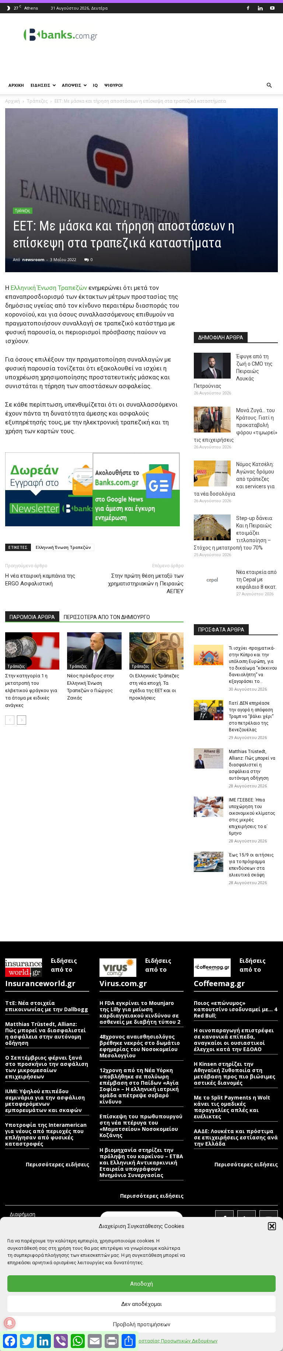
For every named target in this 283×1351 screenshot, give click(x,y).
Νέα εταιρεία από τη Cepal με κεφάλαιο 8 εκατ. (256, 579)
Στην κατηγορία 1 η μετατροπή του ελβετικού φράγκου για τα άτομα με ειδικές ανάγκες (31, 690)
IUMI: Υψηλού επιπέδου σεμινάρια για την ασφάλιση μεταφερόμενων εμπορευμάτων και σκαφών (45, 1101)
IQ (95, 85)
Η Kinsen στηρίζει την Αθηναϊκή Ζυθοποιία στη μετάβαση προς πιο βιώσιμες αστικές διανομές (234, 1073)
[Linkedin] (260, 8)
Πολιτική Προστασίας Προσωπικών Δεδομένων (164, 1341)
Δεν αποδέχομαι (141, 1304)
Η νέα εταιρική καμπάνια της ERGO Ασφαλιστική (40, 579)
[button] (272, 1226)
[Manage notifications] (9, 1323)
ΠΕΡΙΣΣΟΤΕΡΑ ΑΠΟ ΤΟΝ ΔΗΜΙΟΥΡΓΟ (107, 617)
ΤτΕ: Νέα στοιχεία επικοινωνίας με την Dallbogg (46, 1006)
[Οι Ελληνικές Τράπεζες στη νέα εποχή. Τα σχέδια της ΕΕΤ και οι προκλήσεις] (156, 651)
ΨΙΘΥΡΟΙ (113, 85)
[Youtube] (272, 8)
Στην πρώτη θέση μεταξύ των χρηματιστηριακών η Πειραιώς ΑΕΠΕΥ (146, 583)
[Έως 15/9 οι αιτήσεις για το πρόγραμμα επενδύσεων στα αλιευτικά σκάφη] (208, 862)
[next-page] (21, 720)
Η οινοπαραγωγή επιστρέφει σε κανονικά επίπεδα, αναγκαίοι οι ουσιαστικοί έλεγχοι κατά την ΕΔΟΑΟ (234, 1040)
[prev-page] (9, 720)
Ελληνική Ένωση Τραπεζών (49, 287)
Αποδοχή (141, 1283)
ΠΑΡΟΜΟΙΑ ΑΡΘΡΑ (32, 617)
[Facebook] (248, 8)
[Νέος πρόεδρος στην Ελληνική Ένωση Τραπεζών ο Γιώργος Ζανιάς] (94, 651)
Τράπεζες (37, 101)
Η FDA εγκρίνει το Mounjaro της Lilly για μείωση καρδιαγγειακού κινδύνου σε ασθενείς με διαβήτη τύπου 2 (139, 1012)
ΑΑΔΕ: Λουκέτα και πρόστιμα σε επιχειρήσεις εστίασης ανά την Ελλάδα (236, 1137)
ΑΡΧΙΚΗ (16, 85)
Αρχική (12, 101)
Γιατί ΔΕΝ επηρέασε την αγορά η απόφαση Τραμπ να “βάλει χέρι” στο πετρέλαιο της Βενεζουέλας (251, 716)
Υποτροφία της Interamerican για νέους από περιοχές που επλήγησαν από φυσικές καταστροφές (46, 1134)
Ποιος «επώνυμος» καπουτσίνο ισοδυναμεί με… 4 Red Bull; (235, 1009)
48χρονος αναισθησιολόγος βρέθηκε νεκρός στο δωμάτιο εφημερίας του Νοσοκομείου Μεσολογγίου (139, 1046)
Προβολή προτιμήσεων (141, 1324)
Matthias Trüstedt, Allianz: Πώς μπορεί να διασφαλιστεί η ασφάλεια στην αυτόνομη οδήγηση (252, 765)
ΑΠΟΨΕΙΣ (71, 85)
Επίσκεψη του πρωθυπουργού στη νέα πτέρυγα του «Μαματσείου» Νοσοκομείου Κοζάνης (140, 1126)
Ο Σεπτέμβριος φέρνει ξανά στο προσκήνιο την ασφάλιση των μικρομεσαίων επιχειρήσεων (46, 1067)
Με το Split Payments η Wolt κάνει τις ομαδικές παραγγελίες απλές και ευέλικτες (232, 1107)
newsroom (33, 259)
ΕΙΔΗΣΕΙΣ (40, 85)
